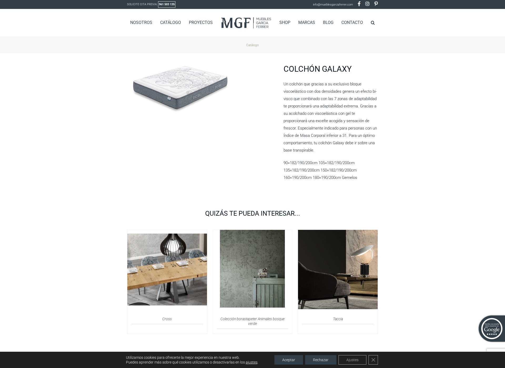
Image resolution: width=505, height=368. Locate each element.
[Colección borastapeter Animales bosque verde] (252, 233)
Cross (167, 319)
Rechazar (321, 360)
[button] (364, 23)
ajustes (251, 362)
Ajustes (352, 360)
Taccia (338, 319)
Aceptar (288, 360)
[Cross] (167, 233)
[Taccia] (338, 233)
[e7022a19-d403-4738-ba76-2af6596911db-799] (201, 88)
